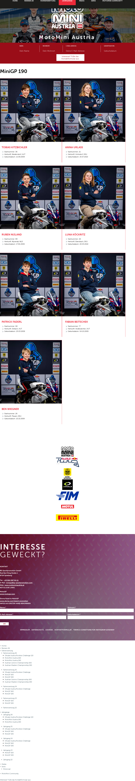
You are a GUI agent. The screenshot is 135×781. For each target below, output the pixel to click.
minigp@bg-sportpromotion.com (19, 583)
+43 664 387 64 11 (11, 580)
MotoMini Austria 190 (13, 660)
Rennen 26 (6, 648)
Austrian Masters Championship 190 (18, 665)
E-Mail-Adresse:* (6, 614)
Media (4, 764)
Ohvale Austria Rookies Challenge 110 (19, 655)
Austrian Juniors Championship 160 (18, 663)
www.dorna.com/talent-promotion (14, 601)
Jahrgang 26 (8, 715)
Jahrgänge (5, 712)
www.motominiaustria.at (14, 585)
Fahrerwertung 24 (10, 686)
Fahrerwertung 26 (10, 653)
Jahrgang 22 (7, 760)
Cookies (49, 630)
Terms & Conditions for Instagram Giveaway (93, 630)
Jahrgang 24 (8, 738)
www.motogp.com (7, 594)
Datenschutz (38, 630)
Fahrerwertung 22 (10, 708)
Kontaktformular (63, 630)
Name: (22, 46)
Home (4, 646)
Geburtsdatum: (109, 46)
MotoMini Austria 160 (13, 658)
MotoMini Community (10, 774)
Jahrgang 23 (7, 750)
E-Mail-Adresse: (71, 46)
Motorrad (6, 769)
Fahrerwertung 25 (10, 670)
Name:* (3, 607)
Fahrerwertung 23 (10, 698)
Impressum (25, 630)
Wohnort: (46, 46)
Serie (3, 767)
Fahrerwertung (7, 651)
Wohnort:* (72, 607)
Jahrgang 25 (7, 726)
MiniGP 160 (9, 675)
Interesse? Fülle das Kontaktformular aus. (15, 780)
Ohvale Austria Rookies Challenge (17, 672)
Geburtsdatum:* (74, 614)
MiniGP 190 (9, 677)
